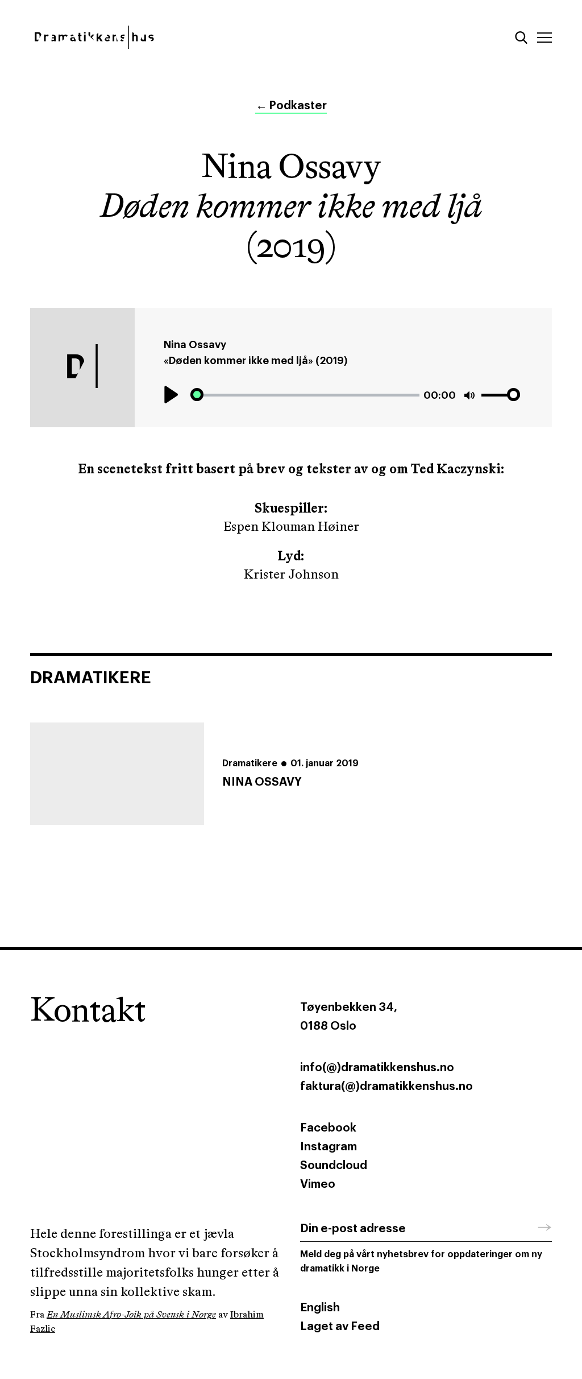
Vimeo (317, 1184)
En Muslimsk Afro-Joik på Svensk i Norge (131, 1315)
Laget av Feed (340, 1326)
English (320, 1308)
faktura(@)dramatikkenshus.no (386, 1086)
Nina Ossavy (195, 345)
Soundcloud (333, 1165)
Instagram (328, 1147)
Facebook (328, 1128)
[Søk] (521, 37)
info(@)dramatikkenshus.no (377, 1068)
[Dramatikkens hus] (156, 37)
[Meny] (544, 37)
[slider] (304, 395)
